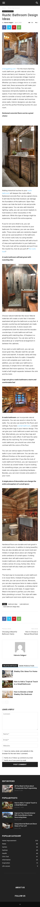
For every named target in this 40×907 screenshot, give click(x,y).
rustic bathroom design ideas (11, 606)
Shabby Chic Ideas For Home (25, 671)
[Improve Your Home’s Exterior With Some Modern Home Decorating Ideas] (7, 815)
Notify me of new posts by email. (15, 760)
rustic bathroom (24, 604)
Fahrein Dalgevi (8, 22)
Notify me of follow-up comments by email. (18, 758)
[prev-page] (3, 702)
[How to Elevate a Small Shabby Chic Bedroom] (7, 694)
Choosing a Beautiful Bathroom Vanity (9, 633)
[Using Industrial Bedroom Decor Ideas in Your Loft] (7, 826)
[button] (3, 3)
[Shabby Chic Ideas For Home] (7, 674)
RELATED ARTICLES (10, 666)
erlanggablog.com (9, 69)
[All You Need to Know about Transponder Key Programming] (7, 788)
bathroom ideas (12, 604)
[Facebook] (4, 27)
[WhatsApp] (19, 27)
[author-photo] (20, 652)
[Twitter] (9, 27)
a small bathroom (23, 426)
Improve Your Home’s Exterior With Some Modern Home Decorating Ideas (25, 815)
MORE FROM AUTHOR (26, 666)
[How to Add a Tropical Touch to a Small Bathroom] (7, 684)
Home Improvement (14, 8)
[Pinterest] (14, 27)
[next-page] (7, 702)
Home (4, 8)
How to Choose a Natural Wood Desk (31, 633)
